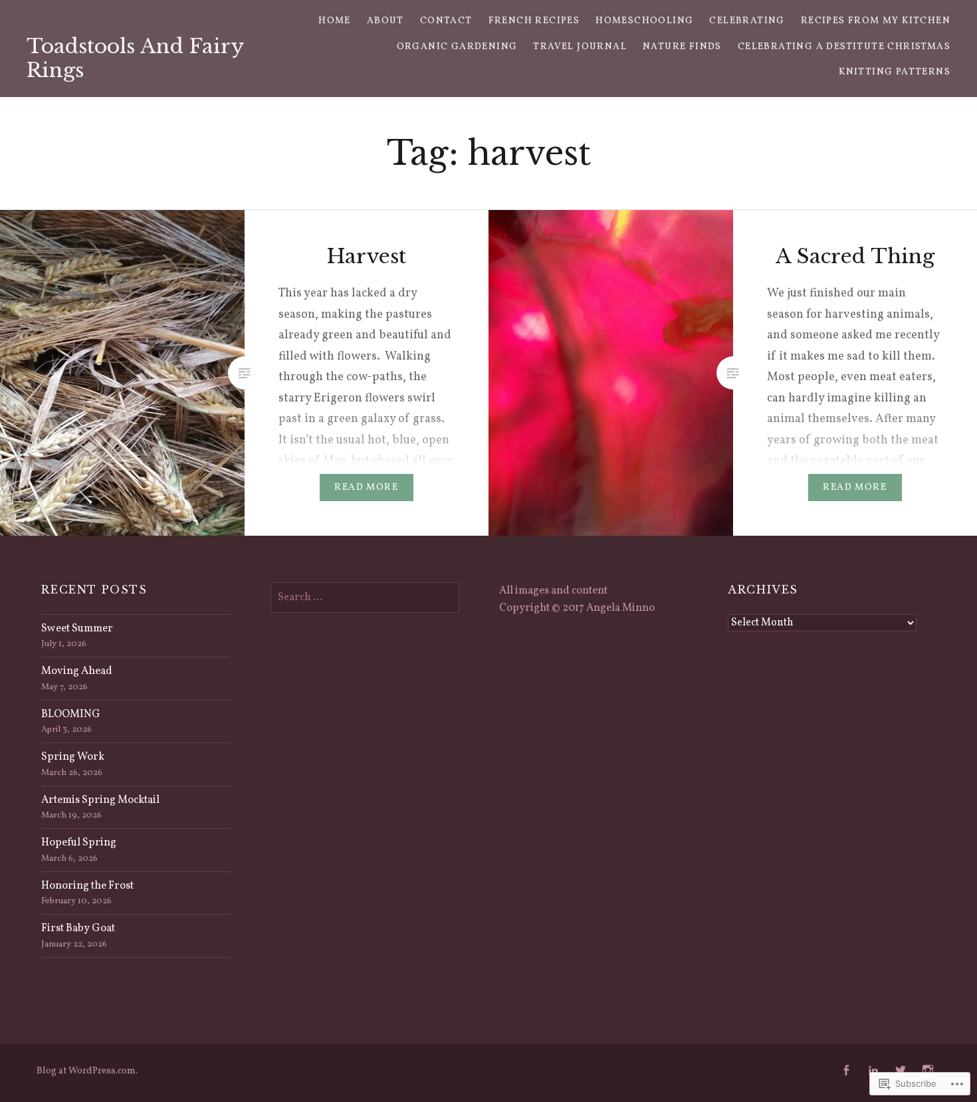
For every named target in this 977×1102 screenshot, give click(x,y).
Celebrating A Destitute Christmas (844, 47)
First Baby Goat (78, 928)
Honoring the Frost (87, 886)
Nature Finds (682, 47)
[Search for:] (365, 597)
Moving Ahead (76, 671)
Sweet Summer (77, 628)
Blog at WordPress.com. (87, 1071)
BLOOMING (70, 714)
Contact (446, 21)
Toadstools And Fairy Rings (135, 58)
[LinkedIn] (873, 1070)
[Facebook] (846, 1070)
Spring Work (72, 757)
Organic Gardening (457, 47)
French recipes (534, 21)
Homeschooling (644, 21)
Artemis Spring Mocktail (100, 800)
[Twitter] (900, 1070)
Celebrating (746, 21)
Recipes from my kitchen (875, 21)
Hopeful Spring (78, 842)
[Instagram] (927, 1070)
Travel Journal (580, 47)
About (385, 21)
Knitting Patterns (894, 72)
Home (334, 21)
